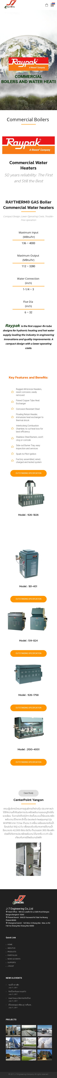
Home (10, 944)
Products (12, 952)
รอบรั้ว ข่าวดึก (13, 985)
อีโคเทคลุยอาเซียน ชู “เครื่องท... (20, 1005)
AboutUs (11, 948)
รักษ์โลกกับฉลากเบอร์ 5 (17, 992)
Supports (12, 962)
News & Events (14, 959)
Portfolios (12, 955)
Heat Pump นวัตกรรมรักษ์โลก (19, 998)
